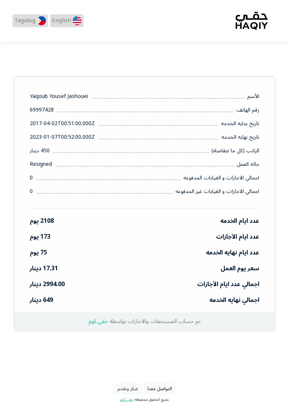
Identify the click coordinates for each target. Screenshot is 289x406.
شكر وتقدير (127, 389)
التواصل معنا (160, 389)
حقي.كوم (98, 321)
